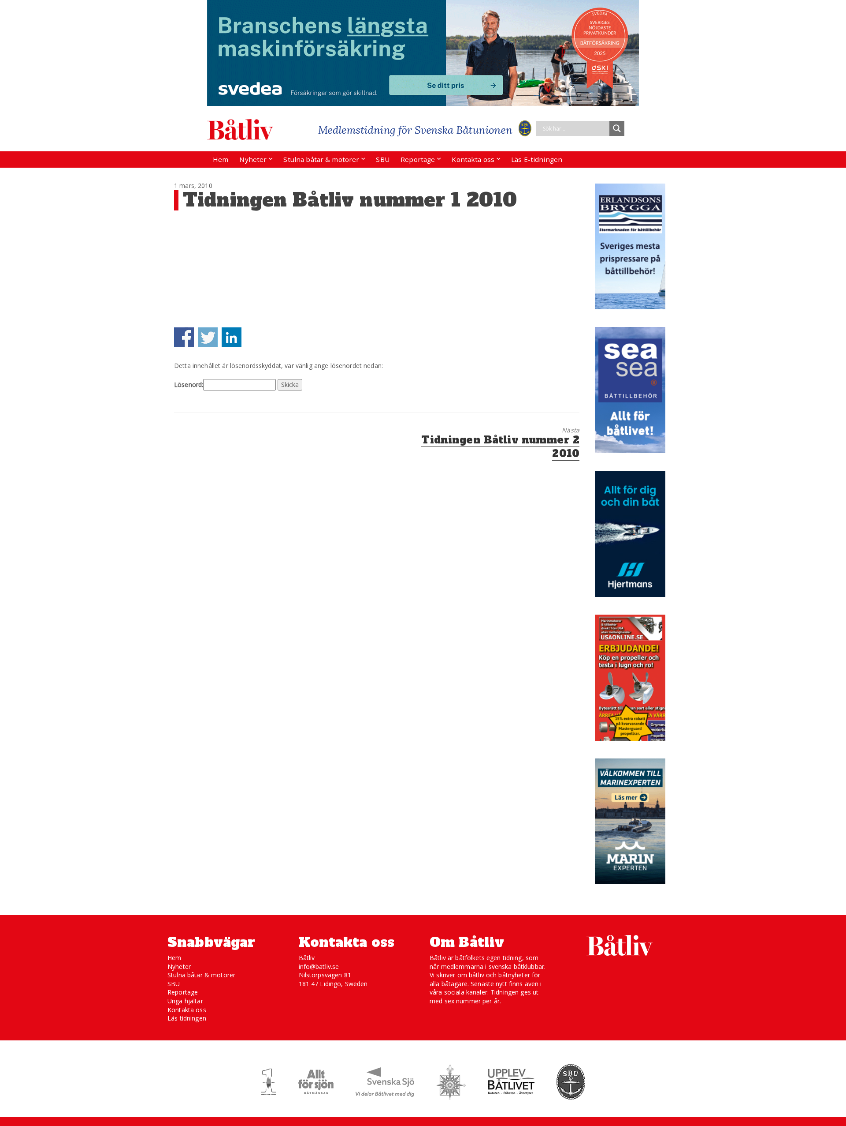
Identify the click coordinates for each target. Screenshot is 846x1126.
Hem (220, 159)
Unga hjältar (185, 1001)
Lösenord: (188, 384)
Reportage (418, 159)
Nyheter (253, 159)
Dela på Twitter (208, 337)
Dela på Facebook (184, 337)
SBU (382, 159)
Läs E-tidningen (536, 159)
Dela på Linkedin (231, 337)
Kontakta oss (473, 159)
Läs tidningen (186, 1018)
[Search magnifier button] (616, 128)
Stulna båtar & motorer (321, 159)
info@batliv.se (319, 966)
